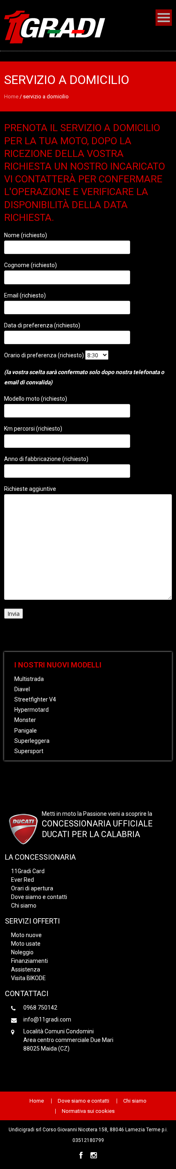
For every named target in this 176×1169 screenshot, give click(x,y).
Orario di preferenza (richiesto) (44, 355)
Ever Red (22, 879)
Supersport (28, 751)
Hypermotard (31, 709)
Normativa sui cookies (88, 1111)
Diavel (22, 689)
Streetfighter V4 (35, 699)
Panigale (25, 730)
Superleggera (32, 741)
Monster (25, 720)
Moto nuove (26, 935)
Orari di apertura (32, 888)
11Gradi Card (28, 871)
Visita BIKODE (28, 978)
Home (11, 96)
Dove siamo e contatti (39, 897)
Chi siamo (23, 905)
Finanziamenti (29, 961)
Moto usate (26, 943)
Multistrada (29, 679)
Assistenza (25, 969)
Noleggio (22, 952)
